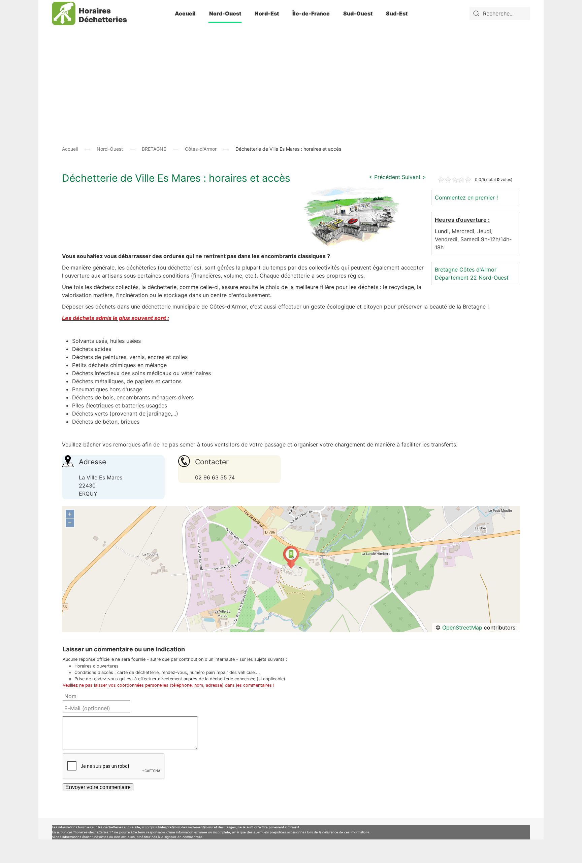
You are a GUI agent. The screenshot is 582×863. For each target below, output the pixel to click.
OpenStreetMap (462, 627)
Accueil (185, 13)
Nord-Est (267, 13)
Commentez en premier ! (466, 197)
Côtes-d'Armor (201, 149)
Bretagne (446, 269)
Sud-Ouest (358, 13)
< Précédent (384, 177)
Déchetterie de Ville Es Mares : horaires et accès (176, 178)
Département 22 (456, 277)
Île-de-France (311, 13)
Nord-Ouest (225, 13)
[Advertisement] (291, 74)
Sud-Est (397, 13)
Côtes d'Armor (477, 269)
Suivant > (414, 177)
